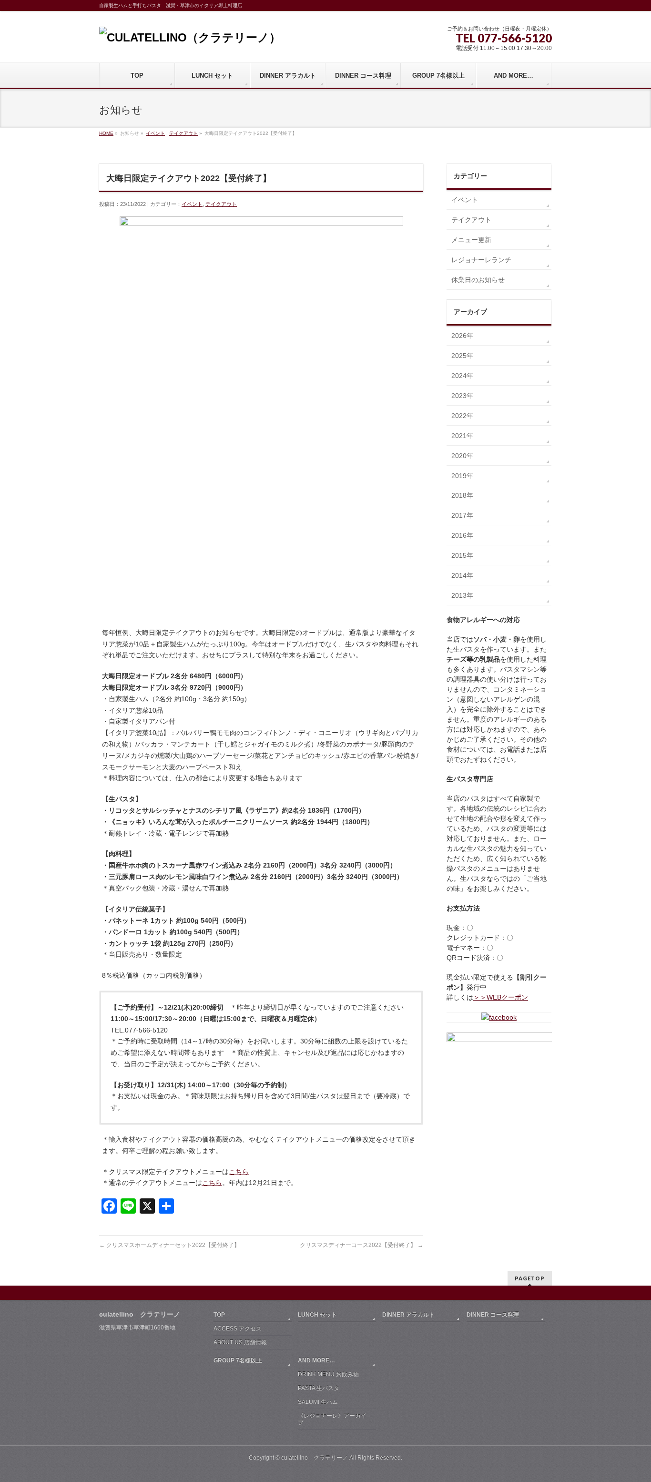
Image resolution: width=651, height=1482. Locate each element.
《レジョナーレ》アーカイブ (332, 1419)
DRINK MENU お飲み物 (328, 1374)
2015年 (462, 555)
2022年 (462, 415)
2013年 (462, 595)
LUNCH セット (317, 1314)
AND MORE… (316, 1360)
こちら (239, 1171)
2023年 (462, 395)
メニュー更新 (471, 240)
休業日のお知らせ (478, 280)
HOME (106, 133)
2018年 (462, 495)
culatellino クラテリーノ (314, 1457)
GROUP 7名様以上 (238, 1360)
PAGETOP (530, 1278)
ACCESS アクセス (238, 1328)
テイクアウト (183, 133)
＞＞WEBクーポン (500, 997)
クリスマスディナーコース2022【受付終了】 (361, 1245)
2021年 (462, 435)
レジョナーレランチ (481, 260)
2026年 (462, 335)
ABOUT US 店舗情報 (240, 1342)
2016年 (462, 535)
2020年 (462, 456)
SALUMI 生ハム (318, 1402)
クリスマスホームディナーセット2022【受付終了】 (169, 1245)
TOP (219, 1314)
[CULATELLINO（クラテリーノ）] (190, 37)
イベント (155, 133)
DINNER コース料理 (493, 1314)
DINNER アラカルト (408, 1314)
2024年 (462, 375)
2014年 (462, 575)
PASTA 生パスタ (318, 1388)
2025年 (462, 355)
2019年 (462, 476)
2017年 (462, 515)
